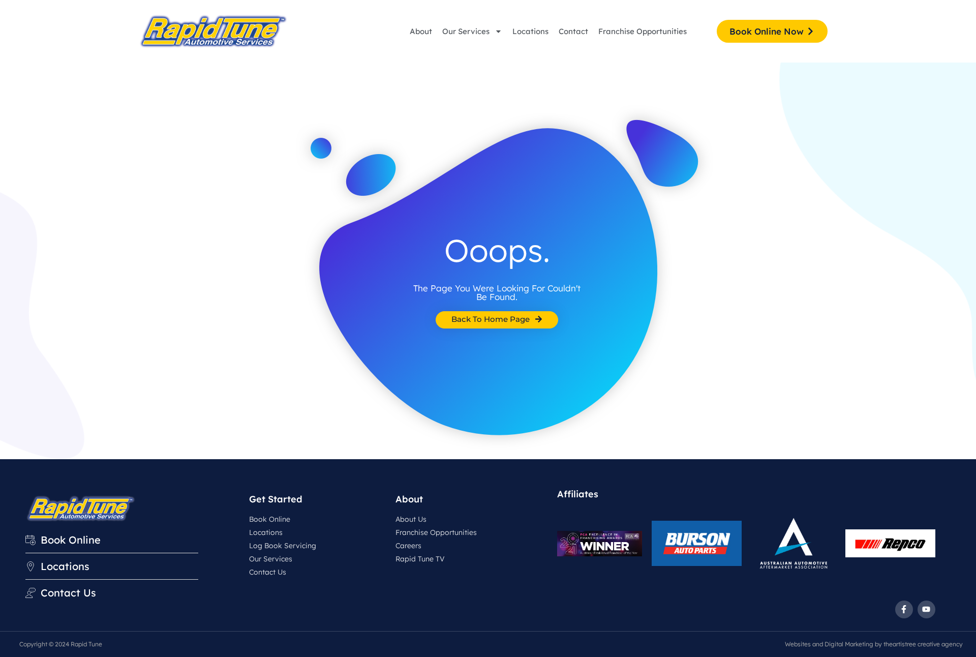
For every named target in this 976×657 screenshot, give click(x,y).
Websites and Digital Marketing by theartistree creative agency (874, 644)
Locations (530, 31)
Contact (573, 31)
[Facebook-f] (904, 609)
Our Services (466, 31)
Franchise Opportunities (642, 31)
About (421, 31)
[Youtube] (926, 609)
